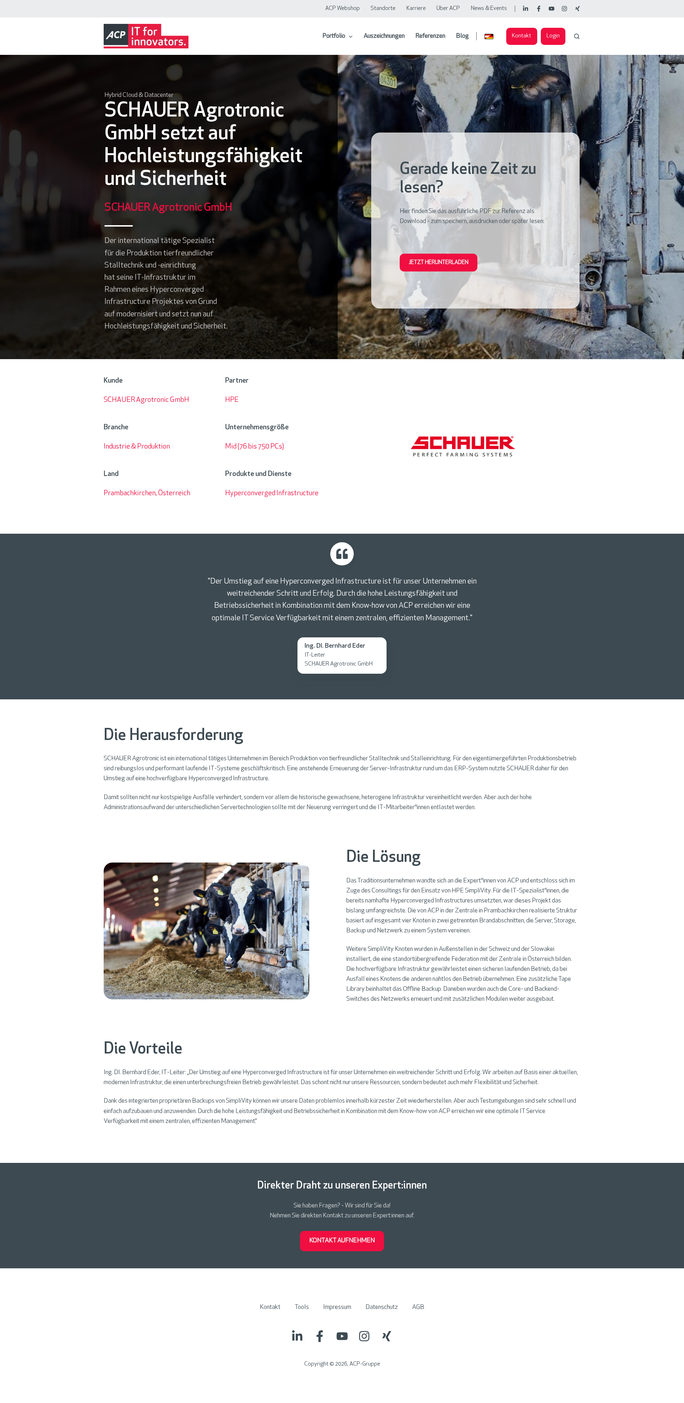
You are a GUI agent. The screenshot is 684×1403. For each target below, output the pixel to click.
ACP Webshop (342, 8)
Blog (462, 36)
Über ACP (448, 8)
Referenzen (430, 36)
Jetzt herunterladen (438, 262)
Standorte (382, 8)
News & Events (489, 8)
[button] (576, 36)
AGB (418, 1307)
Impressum (337, 1307)
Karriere (416, 8)
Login (553, 36)
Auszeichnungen (384, 36)
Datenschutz (382, 1307)
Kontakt (521, 36)
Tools (302, 1307)
